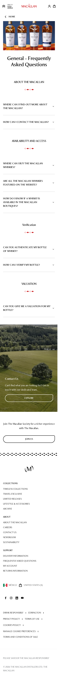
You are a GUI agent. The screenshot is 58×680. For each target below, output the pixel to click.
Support (8, 550)
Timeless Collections (15, 489)
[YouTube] (22, 597)
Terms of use (32, 619)
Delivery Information (15, 556)
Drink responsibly (13, 612)
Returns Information (15, 571)
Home (12, 16)
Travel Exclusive (12, 494)
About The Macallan (15, 522)
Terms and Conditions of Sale (20, 637)
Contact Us (9, 532)
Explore (29, 398)
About (7, 517)
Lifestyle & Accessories (16, 504)
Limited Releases (12, 499)
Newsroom (9, 537)
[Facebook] (5, 597)
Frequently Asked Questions (19, 561)
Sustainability (11, 542)
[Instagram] (11, 597)
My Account (10, 566)
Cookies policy (12, 625)
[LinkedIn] (16, 597)
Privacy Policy (11, 619)
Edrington (34, 612)
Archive (7, 509)
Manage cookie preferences (19, 631)
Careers (7, 527)
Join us (29, 439)
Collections (10, 483)
